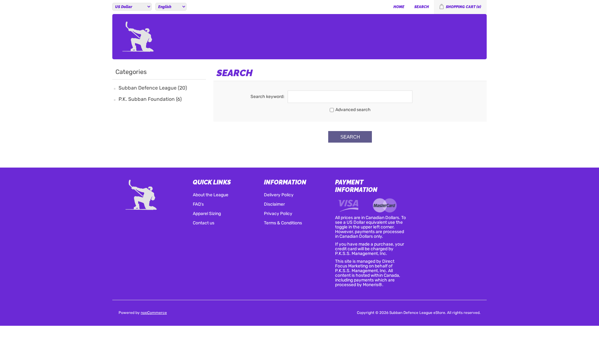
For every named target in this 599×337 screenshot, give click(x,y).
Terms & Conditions (283, 223)
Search (421, 7)
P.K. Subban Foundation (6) (150, 99)
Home (398, 7)
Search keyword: (268, 97)
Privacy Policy (278, 214)
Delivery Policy (279, 195)
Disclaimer (274, 204)
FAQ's (198, 204)
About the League (210, 195)
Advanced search (353, 110)
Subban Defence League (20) (153, 88)
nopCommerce (154, 313)
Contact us (203, 223)
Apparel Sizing (207, 214)
